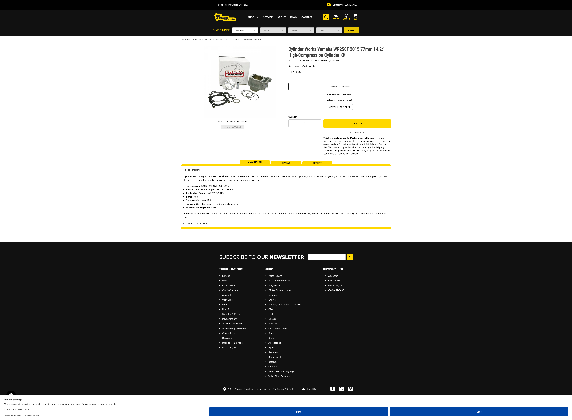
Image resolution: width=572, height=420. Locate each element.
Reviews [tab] (286, 163)
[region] (187, 80)
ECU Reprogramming (279, 280)
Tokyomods (274, 285)
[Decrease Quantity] (291, 123)
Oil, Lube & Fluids (277, 328)
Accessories (274, 342)
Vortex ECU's (275, 276)
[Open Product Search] (326, 17)
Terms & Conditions (232, 323)
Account (226, 295)
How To (226, 309)
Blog (224, 280)
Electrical (273, 323)
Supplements (275, 357)
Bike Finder (221, 30)
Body (271, 333)
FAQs (225, 304)
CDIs (270, 309)
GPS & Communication (280, 290)
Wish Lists (227, 299)
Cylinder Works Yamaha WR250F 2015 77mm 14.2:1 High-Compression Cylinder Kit (229, 39)
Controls (272, 366)
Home (183, 39)
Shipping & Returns (232, 314)
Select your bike (334, 100)
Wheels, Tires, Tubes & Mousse (284, 304)
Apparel (272, 347)
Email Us (311, 389)
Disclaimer (227, 338)
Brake (271, 338)
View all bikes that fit (339, 107)
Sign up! (350, 257)
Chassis (272, 319)
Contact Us (338, 4)
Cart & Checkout (230, 290)
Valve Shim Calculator (279, 376)
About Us (333, 276)
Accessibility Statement (234, 328)
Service (226, 276)
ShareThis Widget (232, 127)
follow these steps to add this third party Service (362, 144)
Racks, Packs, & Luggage (281, 371)
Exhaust (272, 295)
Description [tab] (255, 161)
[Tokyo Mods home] (225, 17)
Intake (271, 314)
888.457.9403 (351, 4)
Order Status (228, 285)
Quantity (292, 116)
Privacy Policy (229, 319)
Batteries (273, 352)
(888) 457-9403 (336, 290)
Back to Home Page (232, 342)
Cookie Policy (229, 333)
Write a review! (310, 66)
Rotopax (272, 362)
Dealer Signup (229, 347)
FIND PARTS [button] (351, 30)
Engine (191, 39)
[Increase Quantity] (318, 123)
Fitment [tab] (317, 163)
